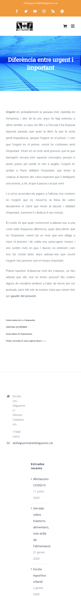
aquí (44, 341)
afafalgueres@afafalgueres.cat (41, 3)
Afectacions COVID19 (40, 482)
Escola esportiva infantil (39, 575)
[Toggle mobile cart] (65, 26)
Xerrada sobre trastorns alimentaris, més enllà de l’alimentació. (40, 527)
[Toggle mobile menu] (73, 26)
